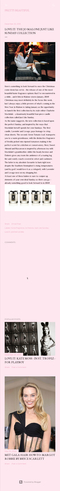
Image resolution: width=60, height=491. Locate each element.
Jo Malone (29, 228)
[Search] (53, 4)
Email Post (16, 224)
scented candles (17, 232)
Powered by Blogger (32, 482)
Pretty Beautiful (17, 10)
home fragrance (17, 228)
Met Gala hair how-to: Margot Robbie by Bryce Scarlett (30, 457)
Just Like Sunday (42, 228)
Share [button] (7, 224)
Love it (7, 232)
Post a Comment (19, 367)
